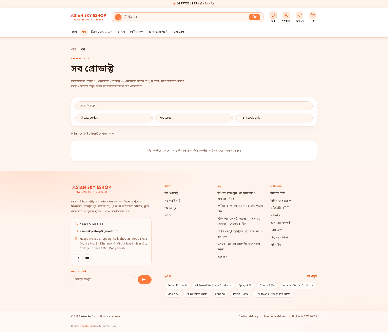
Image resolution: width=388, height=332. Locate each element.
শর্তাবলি (275, 216)
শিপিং (167, 216)
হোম (74, 32)
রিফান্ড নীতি (277, 193)
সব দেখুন (312, 276)
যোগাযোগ (178, 32)
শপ (84, 32)
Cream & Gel (267, 285)
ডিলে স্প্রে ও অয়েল (101, 32)
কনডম (121, 32)
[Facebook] (78, 257)
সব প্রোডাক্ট (171, 193)
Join (145, 279)
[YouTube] (87, 257)
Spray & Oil (245, 285)
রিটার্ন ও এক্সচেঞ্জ (280, 201)
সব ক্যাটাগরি (172, 201)
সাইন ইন (275, 245)
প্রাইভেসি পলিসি (279, 208)
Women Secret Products (298, 285)
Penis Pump (240, 294)
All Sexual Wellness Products (213, 285)
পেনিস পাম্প (136, 32)
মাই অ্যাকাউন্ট (279, 238)
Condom (220, 294)
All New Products (197, 294)
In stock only (251, 118)
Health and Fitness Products (273, 294)
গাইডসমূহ (170, 208)
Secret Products (177, 285)
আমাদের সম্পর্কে (158, 32)
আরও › (222, 257)
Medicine (173, 294)
